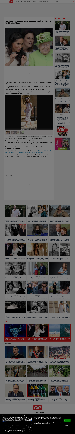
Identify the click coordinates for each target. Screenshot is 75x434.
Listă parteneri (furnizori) (38, 424)
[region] (37, 424)
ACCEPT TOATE (67, 420)
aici (2, 428)
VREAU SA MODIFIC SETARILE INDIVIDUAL (67, 424)
